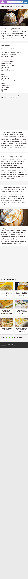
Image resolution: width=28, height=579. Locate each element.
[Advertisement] (14, 115)
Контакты (3, 345)
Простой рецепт (7, 6)
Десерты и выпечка (19, 6)
